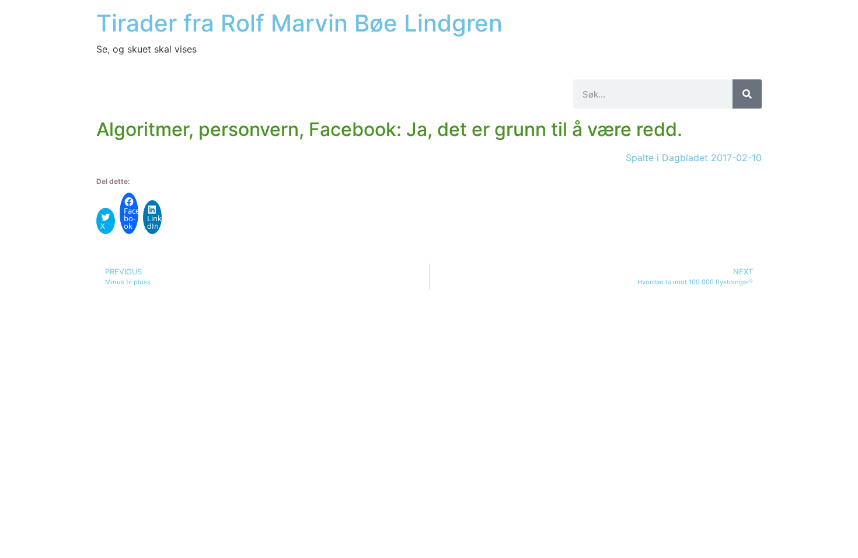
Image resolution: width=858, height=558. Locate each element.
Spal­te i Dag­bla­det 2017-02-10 (694, 157)
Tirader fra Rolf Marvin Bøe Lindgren (299, 23)
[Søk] (747, 94)
